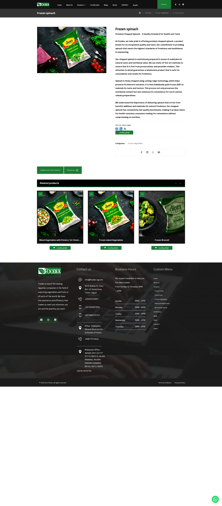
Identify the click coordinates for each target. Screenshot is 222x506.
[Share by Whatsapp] (153, 152)
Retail (155, 320)
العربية (156, 328)
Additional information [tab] (50, 170)
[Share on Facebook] (141, 152)
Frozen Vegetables (135, 143)
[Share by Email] (159, 152)
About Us (156, 282)
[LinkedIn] (121, 129)
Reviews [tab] (72, 170)
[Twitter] (125, 129)
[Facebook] (116, 129)
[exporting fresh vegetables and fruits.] (43, 5)
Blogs (155, 316)
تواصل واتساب (124, 132)
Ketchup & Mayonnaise (162, 303)
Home (156, 278)
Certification (157, 311)
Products (156, 286)
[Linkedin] (55, 320)
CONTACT (157, 324)
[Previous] (176, 183)
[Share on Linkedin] (147, 152)
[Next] (180, 183)
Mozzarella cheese (161, 307)
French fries (158, 295)
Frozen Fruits (159, 291)
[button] (102, 31)
